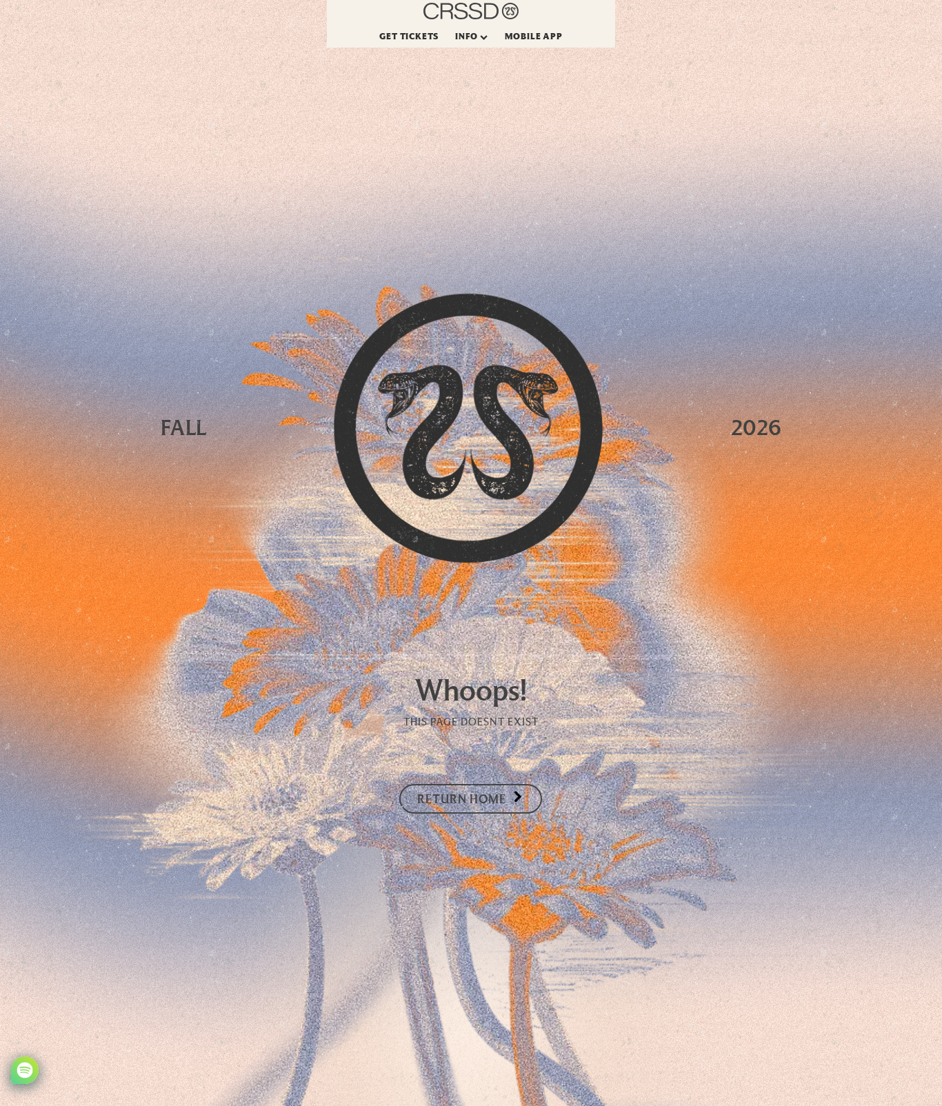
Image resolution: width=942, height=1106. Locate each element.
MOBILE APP (534, 35)
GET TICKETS (409, 35)
